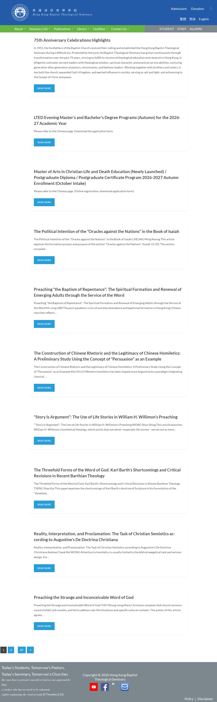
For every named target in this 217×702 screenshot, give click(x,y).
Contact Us (119, 29)
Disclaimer (205, 699)
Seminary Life (38, 29)
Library (82, 29)
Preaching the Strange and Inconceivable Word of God (84, 597)
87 (21, 650)
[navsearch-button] (211, 8)
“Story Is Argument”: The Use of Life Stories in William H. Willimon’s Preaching (105, 416)
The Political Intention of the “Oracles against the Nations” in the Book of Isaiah (106, 231)
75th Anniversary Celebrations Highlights (72, 40)
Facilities (99, 29)
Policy (189, 699)
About (18, 29)
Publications (62, 29)
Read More (44, 88)
